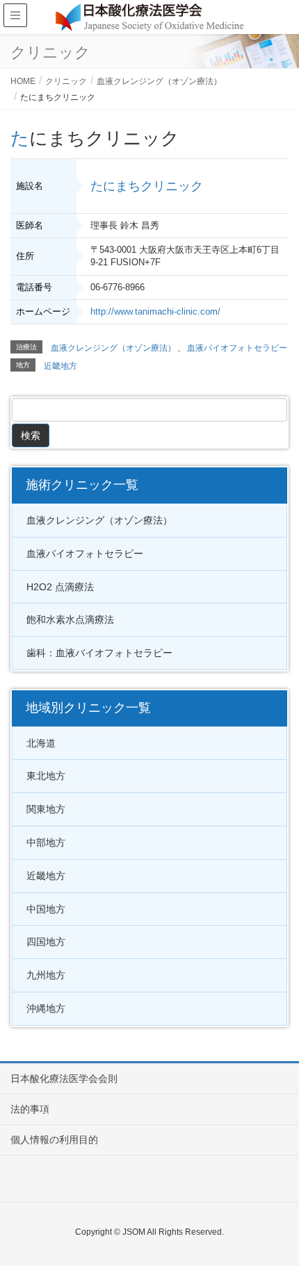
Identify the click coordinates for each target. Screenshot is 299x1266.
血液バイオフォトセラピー (237, 348)
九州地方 (45, 975)
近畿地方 (60, 366)
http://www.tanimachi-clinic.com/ (155, 311)
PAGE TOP (276, 1215)
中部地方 (45, 842)
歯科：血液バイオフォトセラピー (99, 652)
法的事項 (29, 1109)
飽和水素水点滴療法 (70, 619)
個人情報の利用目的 (54, 1139)
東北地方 (45, 775)
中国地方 (45, 909)
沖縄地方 (45, 1008)
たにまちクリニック (146, 186)
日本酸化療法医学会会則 (64, 1078)
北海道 (41, 743)
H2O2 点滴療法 (60, 586)
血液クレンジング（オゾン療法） (113, 348)
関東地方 (45, 809)
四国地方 (45, 941)
